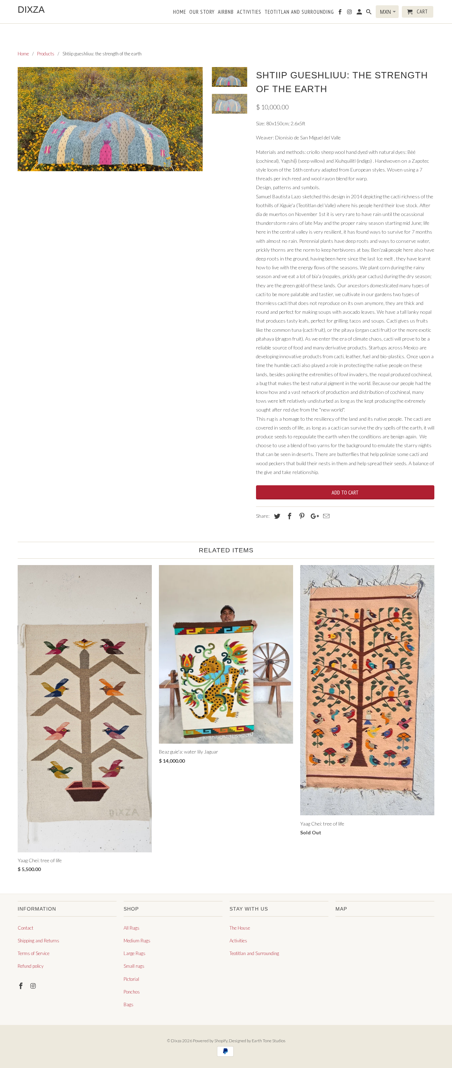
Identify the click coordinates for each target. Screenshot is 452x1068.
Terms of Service (33, 953)
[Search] (369, 13)
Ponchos (132, 992)
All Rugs (131, 928)
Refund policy (30, 966)
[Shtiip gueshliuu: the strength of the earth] (110, 119)
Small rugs (134, 966)
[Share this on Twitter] (276, 516)
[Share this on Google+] (313, 516)
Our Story (202, 12)
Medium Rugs (137, 940)
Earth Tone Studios (268, 1040)
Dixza (176, 1040)
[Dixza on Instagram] (34, 986)
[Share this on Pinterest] (301, 516)
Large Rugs (134, 953)
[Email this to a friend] (325, 516)
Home (179, 12)
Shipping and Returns (38, 940)
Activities (238, 940)
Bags (128, 1004)
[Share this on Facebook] (288, 516)
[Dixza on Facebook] (21, 986)
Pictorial (131, 979)
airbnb (226, 12)
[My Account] (360, 13)
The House (240, 928)
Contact (25, 928)
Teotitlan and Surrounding (254, 953)
